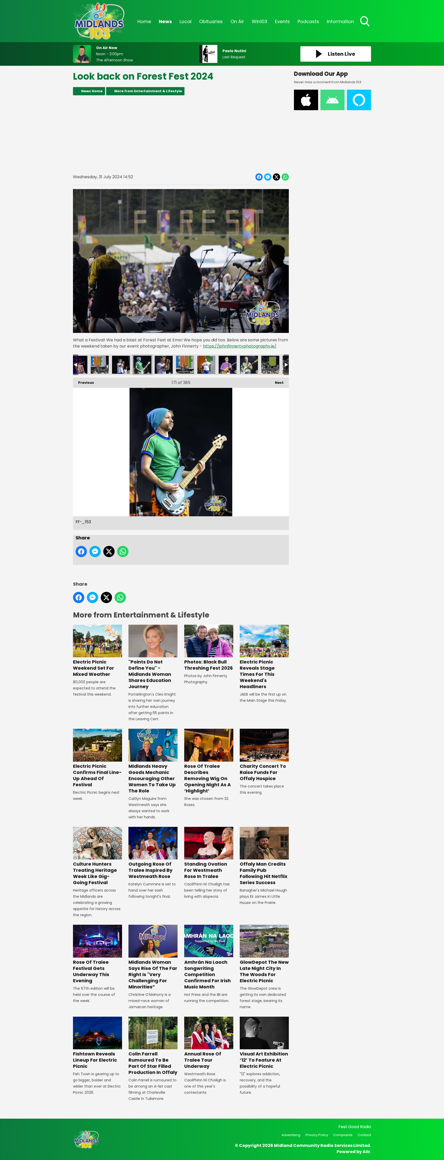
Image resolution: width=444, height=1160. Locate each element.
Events (282, 21)
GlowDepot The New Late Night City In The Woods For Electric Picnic (264, 971)
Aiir (366, 1152)
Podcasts (308, 21)
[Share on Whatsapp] (285, 177)
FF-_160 (249, 365)
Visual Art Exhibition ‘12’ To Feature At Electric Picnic (264, 1060)
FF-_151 (100, 365)
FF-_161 (270, 365)
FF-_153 (142, 365)
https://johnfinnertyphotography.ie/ (239, 346)
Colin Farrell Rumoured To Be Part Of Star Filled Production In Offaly (152, 1063)
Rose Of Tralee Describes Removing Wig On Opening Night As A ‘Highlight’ (207, 778)
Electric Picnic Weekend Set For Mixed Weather (93, 668)
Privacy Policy (317, 1135)
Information (340, 21)
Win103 (259, 21)
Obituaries (211, 21)
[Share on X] (276, 177)
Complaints (343, 1135)
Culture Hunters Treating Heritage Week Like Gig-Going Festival (95, 873)
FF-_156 (185, 365)
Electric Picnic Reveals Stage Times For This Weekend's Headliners (257, 674)
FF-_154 (164, 365)
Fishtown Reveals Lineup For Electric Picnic (95, 1060)
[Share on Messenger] (267, 177)
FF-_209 (78, 365)
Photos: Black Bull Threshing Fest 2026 (208, 665)
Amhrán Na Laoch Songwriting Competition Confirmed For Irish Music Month (207, 974)
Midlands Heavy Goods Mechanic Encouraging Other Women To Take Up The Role (152, 778)
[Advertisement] (181, 134)
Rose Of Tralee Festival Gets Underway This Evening (91, 971)
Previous (83, 382)
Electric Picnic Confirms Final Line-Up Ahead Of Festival (97, 775)
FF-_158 (206, 365)
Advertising (291, 1135)
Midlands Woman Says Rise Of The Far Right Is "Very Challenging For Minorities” (152, 974)
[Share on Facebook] (259, 177)
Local (185, 21)
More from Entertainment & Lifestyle (148, 91)
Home (144, 21)
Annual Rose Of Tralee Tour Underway (202, 1060)
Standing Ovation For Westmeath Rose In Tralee (205, 870)
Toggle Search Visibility (365, 26)
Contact (364, 1135)
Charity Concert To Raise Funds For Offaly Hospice (263, 772)
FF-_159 (228, 365)
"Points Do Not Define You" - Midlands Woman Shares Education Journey (149, 674)
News (165, 21)
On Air (237, 21)
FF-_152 (121, 365)
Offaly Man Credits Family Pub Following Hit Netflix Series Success (264, 873)
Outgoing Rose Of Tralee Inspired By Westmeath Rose (150, 870)
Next (277, 382)
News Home (92, 91)
